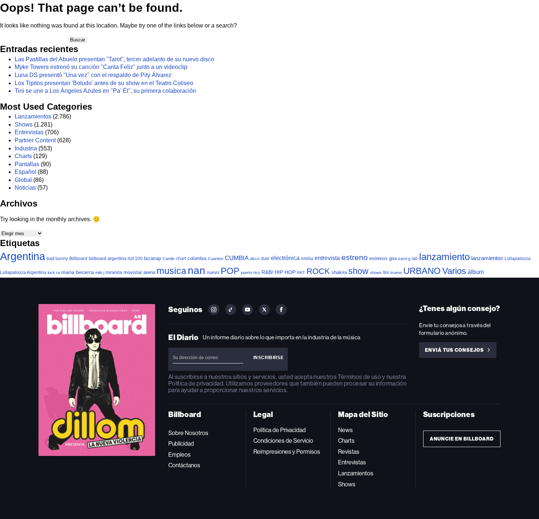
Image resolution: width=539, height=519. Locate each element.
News (345, 430)
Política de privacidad (195, 383)
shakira (339, 272)
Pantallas (27, 164)
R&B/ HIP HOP (278, 272)
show (358, 271)
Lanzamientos (33, 116)
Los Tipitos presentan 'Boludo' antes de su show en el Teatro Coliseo (104, 83)
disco (255, 258)
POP (230, 271)
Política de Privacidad (279, 430)
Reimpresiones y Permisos (286, 451)
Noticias (25, 187)
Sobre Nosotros (188, 433)
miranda (114, 272)
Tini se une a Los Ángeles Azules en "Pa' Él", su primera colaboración (105, 91)
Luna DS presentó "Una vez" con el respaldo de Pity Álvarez (93, 75)
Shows (24, 124)
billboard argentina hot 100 (116, 258)
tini (386, 272)
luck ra (54, 272)
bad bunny (57, 258)
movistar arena (139, 272)
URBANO (422, 271)
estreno (354, 257)
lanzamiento (444, 257)
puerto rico (250, 272)
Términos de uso (359, 376)
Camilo (168, 258)
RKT (301, 272)
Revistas (348, 451)
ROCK (318, 271)
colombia (196, 258)
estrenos (378, 258)
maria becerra (77, 272)
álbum (475, 272)
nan (196, 270)
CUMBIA (237, 258)
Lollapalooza (518, 258)
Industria (26, 148)
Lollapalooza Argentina (23, 272)
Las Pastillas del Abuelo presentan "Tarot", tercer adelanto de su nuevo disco (114, 59)
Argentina (22, 256)
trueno (396, 272)
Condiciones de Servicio (283, 440)
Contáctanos (184, 465)
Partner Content (35, 140)
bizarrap (152, 258)
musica (171, 271)
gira (393, 258)
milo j (99, 272)
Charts (23, 156)
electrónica (285, 258)
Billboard (78, 258)
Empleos (179, 454)
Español (25, 172)
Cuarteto (215, 258)
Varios (454, 271)
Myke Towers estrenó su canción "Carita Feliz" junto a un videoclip (101, 67)
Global (23, 180)
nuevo (213, 272)
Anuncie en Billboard (462, 439)
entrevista (327, 258)
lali (415, 258)
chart (181, 258)
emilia (307, 258)
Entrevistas (29, 132)
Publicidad (181, 443)
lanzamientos (487, 258)
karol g (404, 258)
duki (265, 258)
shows (376, 272)
